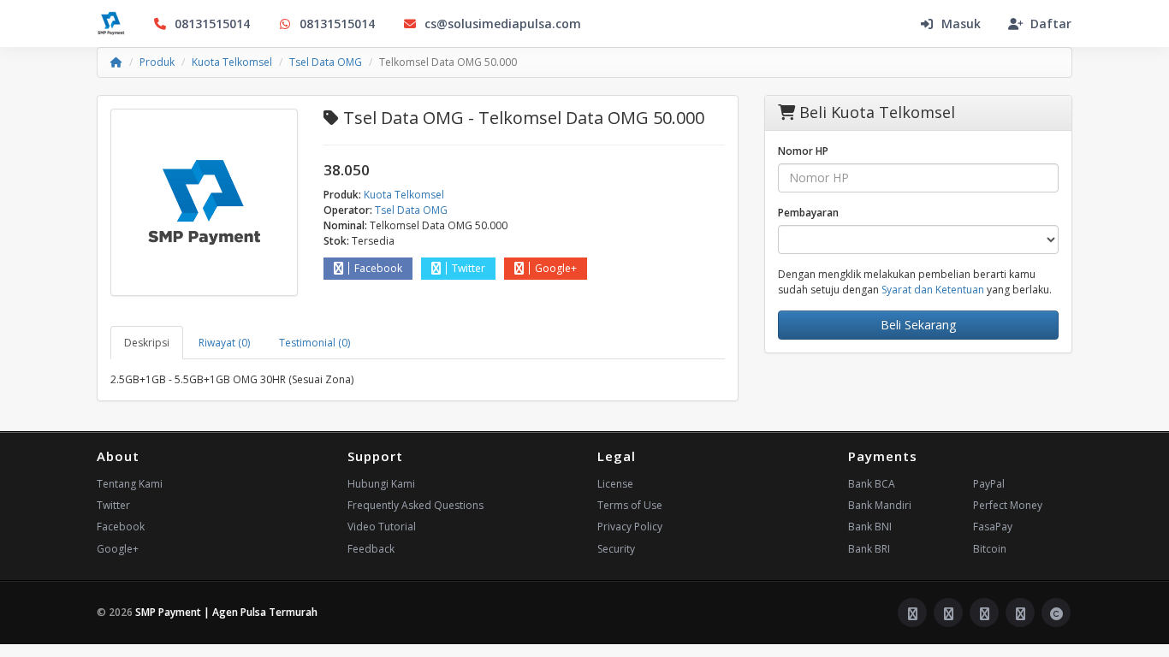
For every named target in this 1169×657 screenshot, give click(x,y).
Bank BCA (871, 483)
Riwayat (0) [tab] (224, 342)
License (615, 483)
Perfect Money (1007, 505)
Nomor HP (803, 151)
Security (616, 549)
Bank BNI (870, 526)
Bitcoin (989, 549)
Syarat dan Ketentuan (932, 289)
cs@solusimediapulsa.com (502, 23)
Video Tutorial (381, 526)
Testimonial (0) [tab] (314, 342)
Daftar (1050, 23)
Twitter (468, 268)
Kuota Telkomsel (232, 62)
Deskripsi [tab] (146, 342)
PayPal (989, 483)
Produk (157, 62)
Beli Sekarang (918, 325)
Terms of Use (629, 505)
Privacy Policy (629, 526)
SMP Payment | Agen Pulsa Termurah (226, 612)
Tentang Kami (130, 483)
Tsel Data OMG (325, 62)
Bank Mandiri (879, 505)
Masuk (961, 23)
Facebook (378, 268)
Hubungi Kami (381, 483)
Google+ (556, 268)
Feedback (371, 549)
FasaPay (992, 526)
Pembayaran (808, 212)
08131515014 (212, 23)
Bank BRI (869, 549)
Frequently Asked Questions (415, 505)
